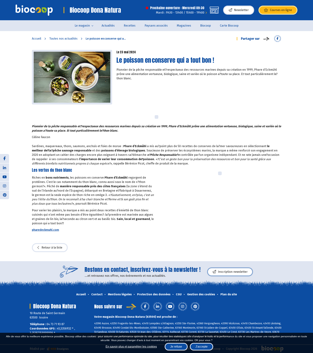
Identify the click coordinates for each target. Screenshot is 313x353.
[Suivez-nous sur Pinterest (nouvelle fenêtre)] (4, 194)
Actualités (108, 25)
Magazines (184, 25)
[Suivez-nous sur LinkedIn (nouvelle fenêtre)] (4, 167)
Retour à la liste (51, 247)
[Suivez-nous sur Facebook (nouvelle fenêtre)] (4, 158)
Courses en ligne (281, 10)
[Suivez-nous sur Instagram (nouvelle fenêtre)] (4, 185)
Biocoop (205, 25)
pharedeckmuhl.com (45, 230)
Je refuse (176, 346)
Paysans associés (156, 25)
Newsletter (241, 10)
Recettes (129, 25)
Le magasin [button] (82, 25)
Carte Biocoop (229, 25)
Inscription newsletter (233, 271)
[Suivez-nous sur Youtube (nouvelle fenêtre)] (4, 176)
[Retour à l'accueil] (34, 10)
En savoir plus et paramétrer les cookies (131, 346)
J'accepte (201, 346)
